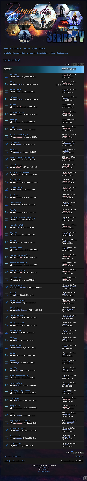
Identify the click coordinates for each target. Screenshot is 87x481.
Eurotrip (12, 353)
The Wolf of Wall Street (18, 315)
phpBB (38, 465)
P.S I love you (14, 97)
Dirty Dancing (14, 195)
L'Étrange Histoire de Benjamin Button (22, 157)
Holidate (12, 105)
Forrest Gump (14, 398)
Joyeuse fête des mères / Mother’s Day (22, 218)
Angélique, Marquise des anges (20, 421)
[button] (83, 64)
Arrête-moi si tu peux (17, 112)
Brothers (13, 361)
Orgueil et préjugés (16, 187)
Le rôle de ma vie (15, 331)
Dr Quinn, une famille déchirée (19, 255)
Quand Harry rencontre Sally (19, 376)
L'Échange (13, 120)
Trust (12, 413)
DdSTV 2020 (45, 469)
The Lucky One (15, 142)
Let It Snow (13, 150)
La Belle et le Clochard (17, 300)
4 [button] (78, 64)
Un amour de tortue (16, 248)
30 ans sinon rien (15, 278)
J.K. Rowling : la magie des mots (20, 391)
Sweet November (15, 436)
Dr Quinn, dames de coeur (18, 263)
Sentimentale (11, 60)
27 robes (13, 240)
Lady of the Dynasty (16, 285)
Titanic (12, 82)
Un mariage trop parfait (17, 270)
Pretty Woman (15, 406)
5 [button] (80, 64)
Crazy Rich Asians (16, 165)
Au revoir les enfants (16, 225)
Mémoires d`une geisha (17, 323)
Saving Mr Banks (15, 443)
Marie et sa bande (15, 346)
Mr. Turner (13, 338)
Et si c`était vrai (15, 308)
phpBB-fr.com (46, 467)
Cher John (13, 368)
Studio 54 (13, 127)
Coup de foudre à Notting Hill (19, 135)
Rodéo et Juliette (15, 180)
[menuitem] (6, 48)
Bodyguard (13, 75)
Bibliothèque (16, 48)
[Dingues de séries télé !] (43, 23)
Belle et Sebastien (16, 90)
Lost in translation (16, 383)
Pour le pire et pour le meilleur (19, 172)
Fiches (26, 48)
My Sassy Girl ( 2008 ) (17, 428)
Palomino (13, 210)
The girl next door (15, 203)
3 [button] (76, 64)
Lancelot (13, 293)
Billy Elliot (13, 233)
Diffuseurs (41, 48)
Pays (33, 48)
